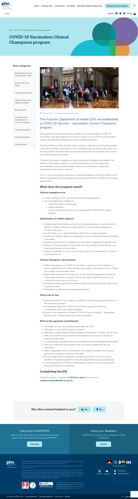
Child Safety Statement (46, 496)
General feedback (123, 474)
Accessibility (121, 471)
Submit (103, 444)
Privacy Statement (31, 496)
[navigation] (81, 5)
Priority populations (23, 130)
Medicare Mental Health (62, 484)
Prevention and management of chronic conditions (22, 119)
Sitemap (67, 496)
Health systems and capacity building (22, 101)
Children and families (23, 93)
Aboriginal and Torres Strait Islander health (23, 74)
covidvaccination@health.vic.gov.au (56, 380)
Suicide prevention (22, 137)
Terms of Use (59, 496)
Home (11, 30)
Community (60, 6)
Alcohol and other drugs (22, 84)
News (16, 30)
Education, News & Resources (89, 6)
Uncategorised (21, 144)
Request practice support (117, 6)
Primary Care (47, 6)
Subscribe (34, 444)
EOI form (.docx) (77, 377)
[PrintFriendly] (134, 14)
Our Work (71, 6)
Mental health (20, 110)
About (36, 6)
